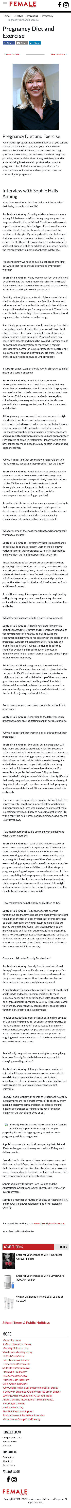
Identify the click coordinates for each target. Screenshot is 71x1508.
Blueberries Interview (14, 1375)
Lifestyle (18, 15)
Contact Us (8, 1457)
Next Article (58, 54)
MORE (63, 1246)
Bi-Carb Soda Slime (13, 1355)
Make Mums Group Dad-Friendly (21, 1419)
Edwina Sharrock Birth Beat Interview (23, 1415)
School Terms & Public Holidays (26, 1322)
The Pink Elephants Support (18, 1411)
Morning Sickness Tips (15, 1348)
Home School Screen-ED (16, 1363)
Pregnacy (47, 15)
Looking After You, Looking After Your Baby (27, 1395)
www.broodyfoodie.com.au (49, 1223)
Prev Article (12, 54)
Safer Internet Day (12, 1407)
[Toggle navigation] (5, 3)
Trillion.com (48, 1499)
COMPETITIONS (13, 1246)
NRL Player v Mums (13, 1403)
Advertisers (8, 1465)
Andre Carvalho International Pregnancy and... (28, 1399)
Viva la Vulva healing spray (17, 1351)
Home (6, 15)
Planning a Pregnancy (14, 1371)
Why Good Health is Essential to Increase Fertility (30, 1387)
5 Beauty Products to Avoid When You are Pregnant (31, 1391)
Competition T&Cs (12, 1437)
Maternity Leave (11, 1340)
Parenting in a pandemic (15, 1359)
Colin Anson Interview (14, 1383)
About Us (7, 1461)
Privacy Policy (9, 1441)
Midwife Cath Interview (15, 1379)
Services (6, 1445)
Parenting (32, 15)
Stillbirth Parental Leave (16, 1367)
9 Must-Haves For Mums (16, 1344)
